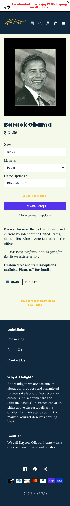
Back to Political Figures (38, 303)
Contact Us (16, 360)
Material (10, 160)
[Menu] (64, 22)
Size (7, 144)
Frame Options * (15, 176)
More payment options (35, 215)
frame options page (43, 252)
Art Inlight (40, 493)
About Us (14, 349)
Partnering (15, 339)
